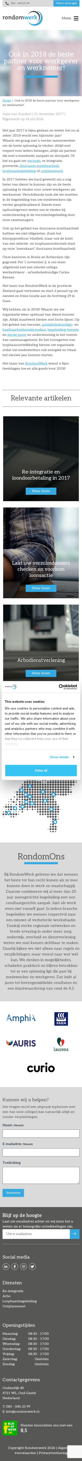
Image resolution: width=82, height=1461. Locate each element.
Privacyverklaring (53, 1453)
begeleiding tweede (63, 330)
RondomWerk (36, 364)
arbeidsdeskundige (57, 325)
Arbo (7, 1296)
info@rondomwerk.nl (23, 1412)
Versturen (13, 1193)
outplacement (52, 171)
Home (7, 100)
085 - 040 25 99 (20, 3)
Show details (59, 757)
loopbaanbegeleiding (19, 171)
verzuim (34, 161)
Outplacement (14, 1306)
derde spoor (16, 335)
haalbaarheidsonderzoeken (24, 330)
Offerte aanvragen (66, 3)
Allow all (41, 770)
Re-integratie (13, 1291)
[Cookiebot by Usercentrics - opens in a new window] (59, 687)
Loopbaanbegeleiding (20, 1301)
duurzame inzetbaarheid (39, 166)
